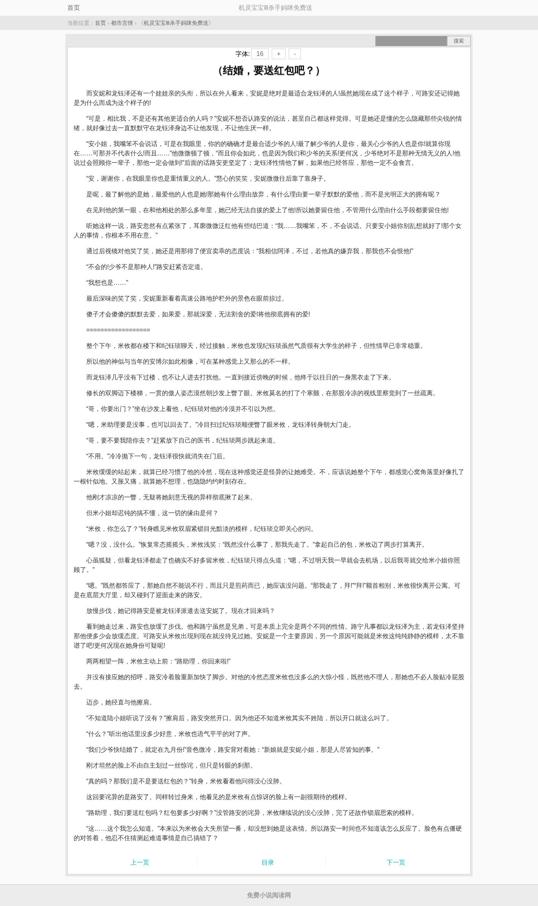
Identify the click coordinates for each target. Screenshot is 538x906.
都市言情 (122, 23)
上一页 (139, 862)
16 (259, 53)
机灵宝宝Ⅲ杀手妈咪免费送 (176, 23)
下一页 (395, 862)
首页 (73, 7)
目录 (268, 862)
